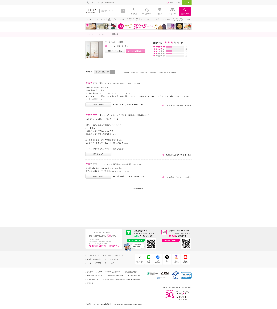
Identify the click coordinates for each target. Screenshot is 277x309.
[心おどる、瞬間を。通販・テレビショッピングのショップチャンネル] (90, 10)
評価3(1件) (153, 72)
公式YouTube (185, 261)
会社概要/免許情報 (131, 272)
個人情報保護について (135, 275)
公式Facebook (157, 261)
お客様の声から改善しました (97, 259)
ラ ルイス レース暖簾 (114, 42)
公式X (167, 261)
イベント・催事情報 (94, 263)
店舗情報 (115, 259)
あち (108, 83)
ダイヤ (114, 115)
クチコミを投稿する (135, 51)
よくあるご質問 (105, 255)
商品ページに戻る (115, 51)
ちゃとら (106, 164)
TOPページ (89, 34)
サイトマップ (109, 263)
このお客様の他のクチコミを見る (179, 105)
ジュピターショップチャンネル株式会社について (103, 272)
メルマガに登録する (139, 261)
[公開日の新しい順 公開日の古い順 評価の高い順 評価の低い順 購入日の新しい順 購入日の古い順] (104, 72)
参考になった (98, 104)
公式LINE (148, 261)
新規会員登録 (109, 2)
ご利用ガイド (91, 255)
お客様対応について (94, 279)
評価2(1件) (162, 72)
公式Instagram (176, 261)
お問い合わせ (118, 255)
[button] (186, 275)
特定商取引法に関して (94, 275)
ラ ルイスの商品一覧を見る (118, 46)
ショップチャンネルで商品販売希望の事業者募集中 (122, 279)
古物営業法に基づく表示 (115, 275)
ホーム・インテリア (102, 34)
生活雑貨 (115, 34)
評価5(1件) (134, 72)
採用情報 (90, 283)
